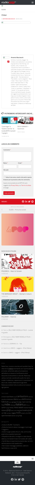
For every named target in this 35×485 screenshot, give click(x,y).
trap (20, 416)
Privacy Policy (15, 185)
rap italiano (8, 413)
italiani (19, 404)
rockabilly (23, 413)
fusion (10, 402)
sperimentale (6, 415)
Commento (7, 150)
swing (17, 415)
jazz (24, 405)
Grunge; (19, 402)
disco (20, 399)
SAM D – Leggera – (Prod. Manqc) (21, 348)
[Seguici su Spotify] (32, 201)
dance (15, 399)
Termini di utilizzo (26, 185)
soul (29, 413)
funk (6, 402)
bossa (15, 396)
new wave (18, 407)
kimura (28, 405)
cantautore (22, 396)
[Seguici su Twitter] (29, 201)
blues (11, 397)
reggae (13, 413)
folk (3, 402)
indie (7, 404)
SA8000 (10, 369)
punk (30, 410)
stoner (13, 416)
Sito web (5, 170)
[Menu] (32, 2)
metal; (11, 407)
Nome (5, 163)
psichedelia (24, 410)
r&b (2, 413)
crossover (9, 399)
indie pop (12, 405)
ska (27, 413)
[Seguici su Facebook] (23, 201)
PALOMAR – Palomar (8, 317)
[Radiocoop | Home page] (11, 2)
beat (7, 397)
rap (5, 413)
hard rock (25, 402)
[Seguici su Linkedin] (26, 201)
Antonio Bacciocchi (9, 19)
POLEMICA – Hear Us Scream (11, 271)
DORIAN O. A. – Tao (16, 344)
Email (20, 163)
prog (18, 410)
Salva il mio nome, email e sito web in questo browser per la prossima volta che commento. (17, 178)
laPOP (3, 407)
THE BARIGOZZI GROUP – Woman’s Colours (16, 294)
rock (18, 412)
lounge (7, 407)
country (3, 399)
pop (9, 410)
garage (14, 402)
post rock (13, 410)
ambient (3, 397)
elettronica (26, 399)
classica (30, 397)
